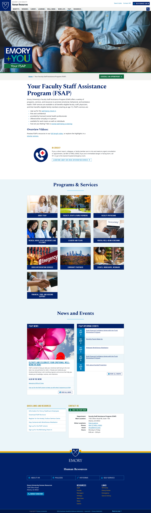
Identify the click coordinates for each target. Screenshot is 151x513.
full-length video (57, 133)
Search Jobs (118, 3)
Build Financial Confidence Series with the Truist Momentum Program (102, 331)
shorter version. (33, 136)
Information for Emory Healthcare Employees (44, 411)
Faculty (79, 490)
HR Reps (79, 496)
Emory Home (106, 490)
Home (30, 77)
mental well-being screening (61, 124)
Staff (78, 488)
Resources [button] (77, 9)
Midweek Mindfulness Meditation (97, 348)
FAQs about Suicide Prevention (96, 365)
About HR (35, 478)
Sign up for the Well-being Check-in (40, 430)
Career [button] (33, 9)
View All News (66, 392)
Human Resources (20, 4)
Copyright (87, 511)
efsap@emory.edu (94, 428)
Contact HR (127, 3)
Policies (59, 478)
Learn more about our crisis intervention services (71, 160)
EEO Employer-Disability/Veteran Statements (70, 511)
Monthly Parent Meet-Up (94, 339)
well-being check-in (49, 111)
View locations (93, 423)
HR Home (105, 488)
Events (79, 504)
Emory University (42, 511)
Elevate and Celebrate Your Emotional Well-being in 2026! (49, 363)
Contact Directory (36, 494)
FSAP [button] (70, 9)
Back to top (116, 511)
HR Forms (83, 478)
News (78, 501)
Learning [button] (41, 9)
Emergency (105, 493)
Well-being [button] (51, 9)
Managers (80, 493)
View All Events (115, 374)
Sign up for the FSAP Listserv (38, 426)
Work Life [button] (61, 9)
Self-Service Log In (142, 3)
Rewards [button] (25, 9)
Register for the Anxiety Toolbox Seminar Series (44, 419)
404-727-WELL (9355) (95, 425)
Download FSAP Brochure (37, 415)
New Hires (80, 498)
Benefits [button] (16, 9)
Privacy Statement (97, 511)
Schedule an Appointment (111, 76)
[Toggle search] (148, 9)
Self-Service (109, 478)
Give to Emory (106, 496)
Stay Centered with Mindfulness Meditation (43, 422)
